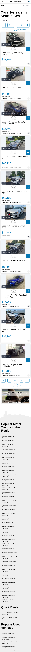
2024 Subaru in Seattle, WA (8, 514)
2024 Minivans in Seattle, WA (8, 566)
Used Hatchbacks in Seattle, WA (9, 642)
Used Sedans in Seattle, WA (8, 638)
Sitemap (15, 650)
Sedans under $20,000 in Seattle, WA (10, 618)
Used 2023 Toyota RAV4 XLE (13, 260)
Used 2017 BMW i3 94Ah (12, 87)
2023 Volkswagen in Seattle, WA (9, 501)
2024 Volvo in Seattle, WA (8, 544)
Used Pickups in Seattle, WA (8, 647)
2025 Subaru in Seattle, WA (8, 493)
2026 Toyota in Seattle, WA (8, 458)
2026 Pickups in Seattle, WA (8, 583)
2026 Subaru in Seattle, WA (8, 592)
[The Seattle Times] (15, 2)
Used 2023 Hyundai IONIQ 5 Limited (13, 53)
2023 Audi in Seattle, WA (7, 523)
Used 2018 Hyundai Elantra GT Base (14, 227)
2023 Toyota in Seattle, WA (8, 484)
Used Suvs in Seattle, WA (8, 634)
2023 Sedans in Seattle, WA (8, 510)
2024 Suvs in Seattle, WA (8, 441)
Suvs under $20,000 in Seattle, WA (10, 613)
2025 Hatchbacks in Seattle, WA (9, 557)
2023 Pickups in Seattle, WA (8, 570)
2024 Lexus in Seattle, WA (8, 480)
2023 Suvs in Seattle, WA (8, 445)
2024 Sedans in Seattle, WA (8, 462)
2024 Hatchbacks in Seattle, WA (9, 553)
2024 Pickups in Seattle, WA (8, 531)
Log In (23, 5)
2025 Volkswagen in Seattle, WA (9, 475)
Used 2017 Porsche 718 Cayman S (15, 157)
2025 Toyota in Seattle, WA (8, 454)
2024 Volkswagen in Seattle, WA (9, 518)
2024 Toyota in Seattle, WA (8, 450)
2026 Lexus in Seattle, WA (8, 549)
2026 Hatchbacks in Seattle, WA (9, 562)
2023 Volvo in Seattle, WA (8, 527)
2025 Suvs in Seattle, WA (8, 437)
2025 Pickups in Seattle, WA (8, 574)
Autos (2, 5)
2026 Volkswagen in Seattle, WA (9, 587)
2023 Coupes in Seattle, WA (8, 596)
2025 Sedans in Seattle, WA (8, 488)
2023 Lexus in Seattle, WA (8, 471)
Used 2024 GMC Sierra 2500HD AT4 (14, 192)
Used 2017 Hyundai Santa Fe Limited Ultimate (13, 123)
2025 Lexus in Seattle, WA (8, 497)
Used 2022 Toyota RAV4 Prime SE (14, 330)
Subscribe (28, 5)
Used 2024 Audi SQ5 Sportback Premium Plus (14, 296)
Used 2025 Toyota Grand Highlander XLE (12, 365)
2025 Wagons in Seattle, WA (8, 579)
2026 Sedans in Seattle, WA (8, 540)
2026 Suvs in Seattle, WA (8, 467)
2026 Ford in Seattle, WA (7, 600)
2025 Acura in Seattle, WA (8, 536)
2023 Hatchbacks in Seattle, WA (9, 506)
